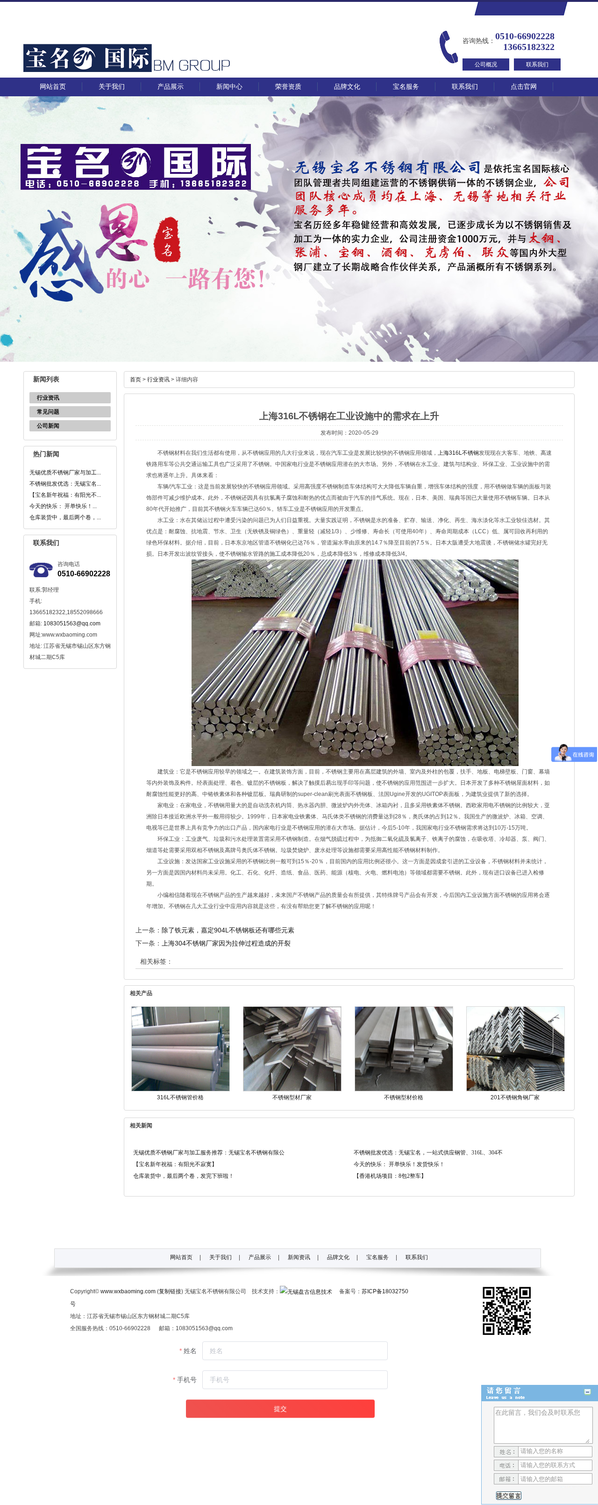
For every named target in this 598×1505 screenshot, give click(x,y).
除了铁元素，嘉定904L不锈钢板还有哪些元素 (228, 930)
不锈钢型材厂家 (292, 1097)
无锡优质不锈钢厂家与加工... (65, 472)
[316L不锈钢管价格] (180, 1089)
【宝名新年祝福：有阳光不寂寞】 (175, 1164)
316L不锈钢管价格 (180, 1097)
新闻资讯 (299, 1257)
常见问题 (48, 411)
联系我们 (537, 64)
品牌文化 (347, 86)
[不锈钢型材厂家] (292, 1089)
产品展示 (170, 86)
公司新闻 (48, 426)
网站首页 (53, 86)
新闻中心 (229, 86)
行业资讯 (48, 397)
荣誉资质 (288, 86)
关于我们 (112, 86)
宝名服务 (406, 86)
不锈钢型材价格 (403, 1097)
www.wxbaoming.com (128, 1291)
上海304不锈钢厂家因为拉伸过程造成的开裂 (226, 943)
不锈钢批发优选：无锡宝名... (65, 483)
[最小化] (587, 1392)
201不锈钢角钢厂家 (515, 1097)
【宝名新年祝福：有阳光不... (65, 495)
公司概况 (486, 64)
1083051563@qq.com (71, 623)
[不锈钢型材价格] (404, 1089)
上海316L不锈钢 (458, 453)
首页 (135, 379)
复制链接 (170, 1291)
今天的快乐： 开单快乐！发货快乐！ (399, 1164)
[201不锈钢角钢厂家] (515, 1089)
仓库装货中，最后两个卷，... (65, 517)
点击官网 (524, 86)
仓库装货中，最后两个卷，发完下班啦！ (183, 1176)
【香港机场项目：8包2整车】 (390, 1176)
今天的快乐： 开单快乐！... (63, 506)
